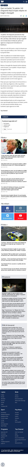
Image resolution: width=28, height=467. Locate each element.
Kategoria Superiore (5, 414)
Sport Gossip (3, 425)
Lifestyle (17, 414)
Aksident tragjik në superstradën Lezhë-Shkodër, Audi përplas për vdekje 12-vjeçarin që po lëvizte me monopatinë (13, 295)
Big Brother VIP (4, 432)
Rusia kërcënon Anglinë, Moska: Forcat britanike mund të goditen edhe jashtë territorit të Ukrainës (14, 197)
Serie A (2, 422)
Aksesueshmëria (18, 443)
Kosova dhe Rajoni (19, 398)
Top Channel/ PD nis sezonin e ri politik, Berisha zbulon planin (13, 264)
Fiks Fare (3, 437)
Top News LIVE (4, 406)
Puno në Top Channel (19, 437)
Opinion (16, 394)
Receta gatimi (18, 422)
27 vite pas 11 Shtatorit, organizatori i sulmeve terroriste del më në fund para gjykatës (12, 348)
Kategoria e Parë (4, 416)
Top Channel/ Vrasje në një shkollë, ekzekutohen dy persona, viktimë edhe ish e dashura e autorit (13, 269)
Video (2, 404)
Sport (3, 410)
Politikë (2, 394)
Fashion (16, 416)
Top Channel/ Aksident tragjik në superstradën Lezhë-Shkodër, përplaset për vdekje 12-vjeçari (13, 249)
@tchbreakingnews (7, 218)
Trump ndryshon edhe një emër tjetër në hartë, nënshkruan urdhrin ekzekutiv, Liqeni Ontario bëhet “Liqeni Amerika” (13, 158)
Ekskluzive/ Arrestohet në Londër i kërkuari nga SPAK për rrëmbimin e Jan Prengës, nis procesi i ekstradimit (12, 354)
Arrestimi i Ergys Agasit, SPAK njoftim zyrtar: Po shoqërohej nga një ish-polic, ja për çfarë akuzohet (13, 383)
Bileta (16, 434)
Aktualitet (3, 398)
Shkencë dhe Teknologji (20, 400)
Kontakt (16, 435)
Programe (4, 429)
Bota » (4, 138)
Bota (2, 5)
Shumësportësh (4, 424)
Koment (16, 396)
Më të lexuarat (8, 325)
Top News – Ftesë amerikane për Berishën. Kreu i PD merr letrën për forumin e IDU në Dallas (14, 259)
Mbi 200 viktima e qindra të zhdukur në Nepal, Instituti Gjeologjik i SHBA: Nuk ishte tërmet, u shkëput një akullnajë (13, 343)
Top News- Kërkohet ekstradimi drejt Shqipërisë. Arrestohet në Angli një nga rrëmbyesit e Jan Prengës (13, 244)
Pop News (18, 410)
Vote (5, 129)
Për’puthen (3, 434)
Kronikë (2, 396)
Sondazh (5, 117)
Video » (5, 225)
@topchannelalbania (20, 211)
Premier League (4, 418)
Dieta (16, 420)
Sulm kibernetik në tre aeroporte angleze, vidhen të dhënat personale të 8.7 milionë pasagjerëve (13, 165)
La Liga (2, 420)
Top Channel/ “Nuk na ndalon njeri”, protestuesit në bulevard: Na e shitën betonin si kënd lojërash (13, 254)
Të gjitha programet (5, 441)
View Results (10, 129)
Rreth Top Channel (19, 432)
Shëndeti (17, 418)
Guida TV (3, 443)
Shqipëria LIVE (4, 435)
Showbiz (17, 412)
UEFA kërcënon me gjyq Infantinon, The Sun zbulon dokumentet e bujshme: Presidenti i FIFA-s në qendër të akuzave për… (13, 317)
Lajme (3, 392)
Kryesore (6, 277)
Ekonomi (3, 400)
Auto (16, 402)
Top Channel (7, 211)
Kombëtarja (3, 412)
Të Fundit (5, 5)
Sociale (2, 402)
